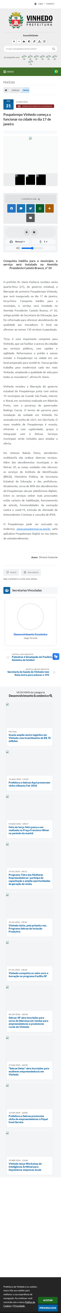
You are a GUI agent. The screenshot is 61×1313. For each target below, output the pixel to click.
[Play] (27, 232)
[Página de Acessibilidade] (44, 41)
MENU (10, 71)
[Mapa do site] (39, 41)
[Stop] (34, 232)
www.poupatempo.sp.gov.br (33, 528)
